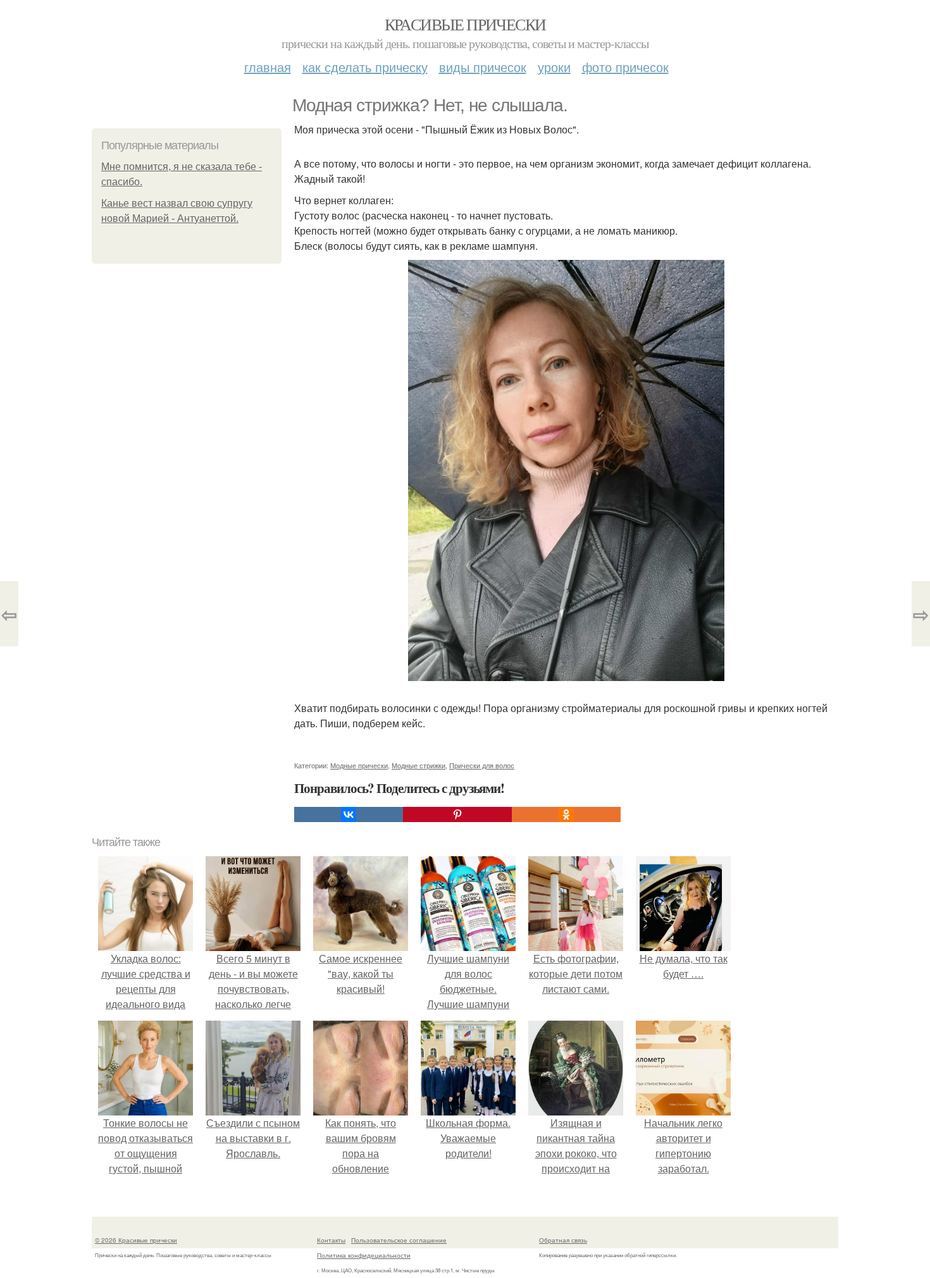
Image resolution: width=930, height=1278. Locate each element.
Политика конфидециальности (364, 1255)
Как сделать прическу (365, 67)
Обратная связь (563, 1240)
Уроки (554, 67)
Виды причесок (482, 67)
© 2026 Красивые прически (136, 1240)
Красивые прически (465, 24)
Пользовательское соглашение (399, 1240)
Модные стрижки (418, 765)
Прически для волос (481, 765)
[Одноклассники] (566, 814)
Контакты (331, 1240)
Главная (267, 67)
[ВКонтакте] (348, 814)
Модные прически (359, 765)
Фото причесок (625, 67)
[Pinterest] (457, 814)
